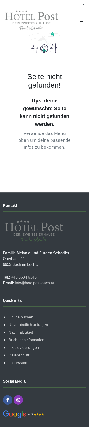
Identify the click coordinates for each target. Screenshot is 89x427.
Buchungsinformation (26, 340)
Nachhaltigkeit (21, 332)
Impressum (18, 363)
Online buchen (21, 317)
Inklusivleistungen (24, 348)
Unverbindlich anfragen (28, 325)
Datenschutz (19, 355)
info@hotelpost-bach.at (34, 283)
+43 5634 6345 (23, 277)
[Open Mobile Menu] (81, 20)
